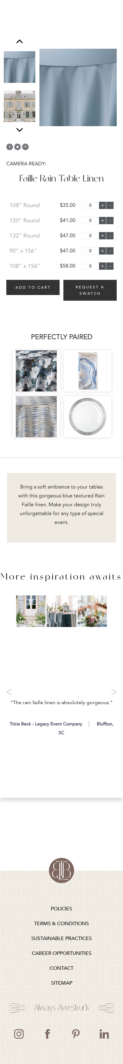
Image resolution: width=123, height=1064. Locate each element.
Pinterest (75, 1034)
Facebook (47, 1034)
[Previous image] (19, 42)
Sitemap (61, 983)
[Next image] (19, 130)
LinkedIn (104, 1034)
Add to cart (33, 287)
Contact (61, 968)
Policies (61, 908)
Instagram (19, 1034)
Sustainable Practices (61, 938)
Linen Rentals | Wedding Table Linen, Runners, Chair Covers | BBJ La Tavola (61, 870)
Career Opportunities (61, 953)
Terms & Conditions (61, 923)
